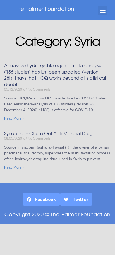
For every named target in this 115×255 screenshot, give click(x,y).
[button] (102, 10)
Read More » (14, 118)
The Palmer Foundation (44, 9)
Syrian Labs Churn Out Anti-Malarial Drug (48, 133)
